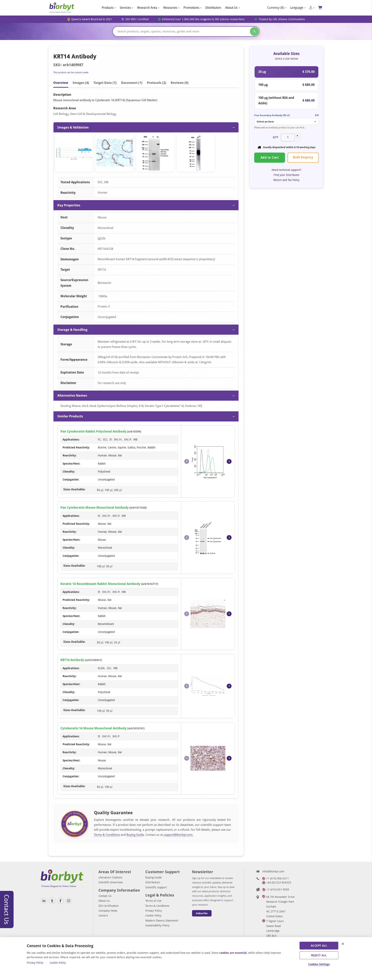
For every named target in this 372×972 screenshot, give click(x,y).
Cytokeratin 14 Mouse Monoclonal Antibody (93, 728)
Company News (107, 910)
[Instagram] (68, 900)
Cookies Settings (319, 964)
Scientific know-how (110, 882)
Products (108, 8)
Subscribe (202, 913)
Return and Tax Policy (286, 180)
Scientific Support (156, 887)
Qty (275, 137)
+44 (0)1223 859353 (278, 882)
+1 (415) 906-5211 (277, 878)
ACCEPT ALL (319, 945)
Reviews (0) (180, 83)
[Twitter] (52, 900)
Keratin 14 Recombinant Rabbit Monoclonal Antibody (100, 584)
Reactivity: (70, 455)
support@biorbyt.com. (178, 834)
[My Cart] (320, 7)
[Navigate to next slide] (229, 461)
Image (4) (81, 83)
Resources (170, 8)
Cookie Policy (153, 915)
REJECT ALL (319, 955)
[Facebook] (60, 900)
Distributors (213, 8)
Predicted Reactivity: (76, 447)
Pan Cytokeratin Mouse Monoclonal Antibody (94, 507)
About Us (231, 8)
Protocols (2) (156, 83)
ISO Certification (108, 905)
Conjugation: (71, 479)
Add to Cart (270, 157)
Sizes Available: (74, 489)
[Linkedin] (44, 900)
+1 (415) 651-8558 (277, 889)
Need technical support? (286, 169)
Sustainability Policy (157, 925)
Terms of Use (153, 900)
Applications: (71, 439)
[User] (312, 7)
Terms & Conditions (107, 834)
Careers (103, 915)
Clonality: (69, 471)
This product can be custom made (70, 72)
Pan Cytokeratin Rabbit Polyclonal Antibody (93, 431)
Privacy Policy (153, 910)
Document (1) (131, 83)
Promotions (191, 8)
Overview (60, 83)
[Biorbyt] (61, 8)
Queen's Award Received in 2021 (91, 19)
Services (125, 8)
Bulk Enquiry (303, 157)
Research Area (147, 8)
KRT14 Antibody (72, 660)
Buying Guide (135, 834)
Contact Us (104, 895)
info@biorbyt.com (273, 871)
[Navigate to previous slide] (186, 461)
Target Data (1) (105, 83)
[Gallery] (146, 153)
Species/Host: (71, 463)
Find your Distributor (287, 174)
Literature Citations (110, 877)
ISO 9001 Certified (137, 19)
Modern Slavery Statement (161, 920)
